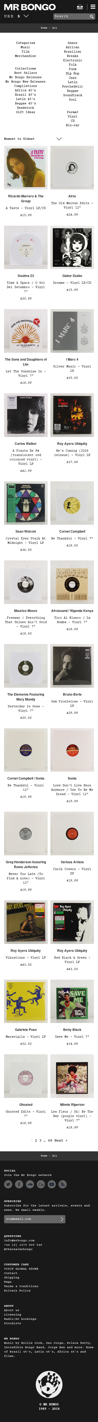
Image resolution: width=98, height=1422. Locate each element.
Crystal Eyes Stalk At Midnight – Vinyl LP (26, 540)
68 (50, 1140)
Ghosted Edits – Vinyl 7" (26, 1114)
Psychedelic (72, 86)
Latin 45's (25, 99)
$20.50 (26, 718)
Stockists (12, 1323)
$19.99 (26, 797)
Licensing (12, 1315)
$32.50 (26, 1044)
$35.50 (72, 378)
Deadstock (25, 108)
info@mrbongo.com (19, 1241)
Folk (72, 65)
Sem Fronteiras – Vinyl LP (72, 703)
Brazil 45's (25, 95)
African (72, 47)
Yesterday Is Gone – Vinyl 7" (26, 708)
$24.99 (72, 215)
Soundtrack (72, 95)
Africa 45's (25, 90)
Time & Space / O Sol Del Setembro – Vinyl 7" (26, 287)
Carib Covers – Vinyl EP (72, 871)
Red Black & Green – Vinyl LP (72, 960)
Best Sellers (25, 73)
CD (73, 121)
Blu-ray (72, 125)
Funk (72, 69)
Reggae (72, 91)
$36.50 (26, 550)
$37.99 (72, 462)
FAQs (8, 1282)
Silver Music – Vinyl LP (72, 368)
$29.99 (72, 713)
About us (11, 1310)
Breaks (72, 56)
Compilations (25, 86)
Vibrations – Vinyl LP (26, 958)
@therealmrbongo (18, 1249)
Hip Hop (72, 73)
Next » (61, 1140)
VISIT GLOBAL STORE (21, 1269)
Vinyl (72, 116)
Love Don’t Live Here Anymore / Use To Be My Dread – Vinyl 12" (72, 789)
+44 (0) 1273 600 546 (23, 1245)
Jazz (72, 78)
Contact (10, 1273)
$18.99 (26, 383)
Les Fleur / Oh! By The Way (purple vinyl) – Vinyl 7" (72, 1116)
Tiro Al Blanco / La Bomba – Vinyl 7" (72, 620)
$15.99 (26, 215)
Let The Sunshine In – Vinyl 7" (26, 373)
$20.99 (26, 299)
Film (25, 52)
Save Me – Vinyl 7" (72, 1037)
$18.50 (72, 546)
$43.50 (26, 965)
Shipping (11, 1278)
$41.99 (26, 471)
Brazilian (72, 52)
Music (25, 47)
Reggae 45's (25, 103)
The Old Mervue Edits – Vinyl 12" (72, 205)
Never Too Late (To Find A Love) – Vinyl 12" (26, 878)
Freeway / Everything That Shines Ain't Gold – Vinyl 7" (26, 622)
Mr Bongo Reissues (25, 77)
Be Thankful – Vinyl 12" (26, 787)
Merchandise (25, 56)
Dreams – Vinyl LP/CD (72, 283)
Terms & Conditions (21, 1286)
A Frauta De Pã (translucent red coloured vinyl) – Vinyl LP (26, 457)
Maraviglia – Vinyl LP (26, 1037)
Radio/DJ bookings (20, 1319)
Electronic (72, 60)
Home (44, 28)
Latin (72, 82)
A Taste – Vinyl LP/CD (26, 208)
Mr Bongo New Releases (25, 82)
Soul (72, 100)
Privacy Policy (17, 1291)
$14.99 (72, 1044)
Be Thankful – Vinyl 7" (72, 538)
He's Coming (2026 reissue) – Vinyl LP (72, 453)
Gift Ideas (25, 112)
